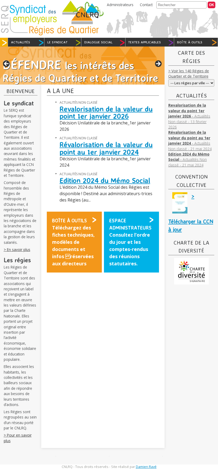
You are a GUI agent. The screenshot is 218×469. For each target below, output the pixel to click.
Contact (146, 4)
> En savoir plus (17, 249)
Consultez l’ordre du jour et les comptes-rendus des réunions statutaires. (130, 242)
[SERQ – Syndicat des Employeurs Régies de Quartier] (50, 34)
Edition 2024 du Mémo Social (105, 180)
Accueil (4, 42)
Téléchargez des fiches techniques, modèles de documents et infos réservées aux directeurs (73, 242)
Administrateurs (120, 4)
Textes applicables (144, 42)
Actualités (20, 42)
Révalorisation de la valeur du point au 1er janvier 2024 (106, 148)
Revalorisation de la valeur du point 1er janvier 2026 (106, 112)
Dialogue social (98, 42)
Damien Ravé (146, 466)
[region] (82, 66)
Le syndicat (57, 42)
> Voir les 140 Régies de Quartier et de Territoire (188, 73)
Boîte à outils (189, 42)
